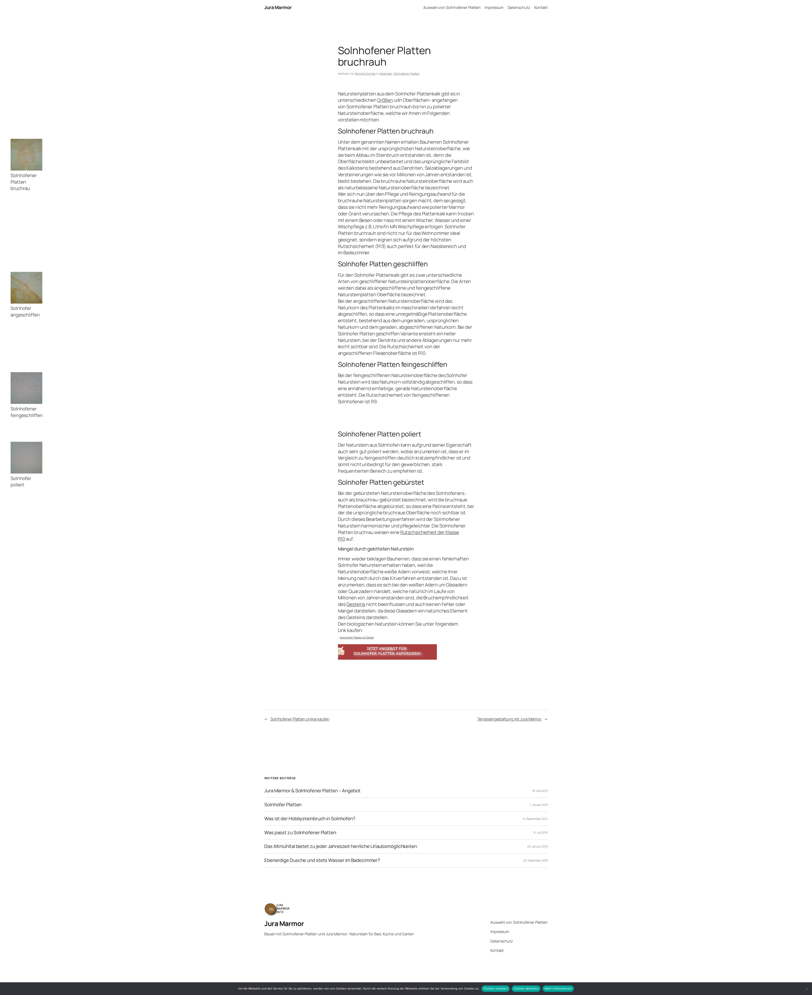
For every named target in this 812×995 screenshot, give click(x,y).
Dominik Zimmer (365, 74)
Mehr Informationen (558, 988)
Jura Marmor (278, 7)
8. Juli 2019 (541, 832)
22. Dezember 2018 (535, 860)
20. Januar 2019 (537, 846)
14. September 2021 (535, 819)
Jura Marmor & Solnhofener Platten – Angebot (312, 790)
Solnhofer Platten (283, 804)
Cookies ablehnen (526, 988)
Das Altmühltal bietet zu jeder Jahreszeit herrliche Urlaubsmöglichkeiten (340, 846)
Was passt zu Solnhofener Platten (300, 832)
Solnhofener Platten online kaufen (299, 718)
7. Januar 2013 (538, 805)
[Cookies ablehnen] (807, 989)
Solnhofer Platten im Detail (357, 637)
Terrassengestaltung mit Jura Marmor (509, 718)
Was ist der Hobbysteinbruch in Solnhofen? (309, 818)
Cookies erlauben (496, 988)
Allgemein (385, 74)
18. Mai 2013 (540, 791)
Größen (385, 100)
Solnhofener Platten (407, 74)
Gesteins (355, 604)
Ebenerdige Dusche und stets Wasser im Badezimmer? (322, 860)
